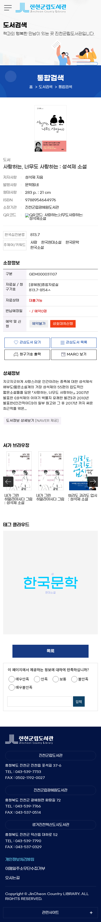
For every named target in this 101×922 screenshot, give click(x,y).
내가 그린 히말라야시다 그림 (50, 497)
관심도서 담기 (30, 342)
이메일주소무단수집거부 (25, 868)
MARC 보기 (76, 354)
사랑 (33, 242)
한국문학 (72, 242)
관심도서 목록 (76, 342)
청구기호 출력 (30, 354)
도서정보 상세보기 (32, 420)
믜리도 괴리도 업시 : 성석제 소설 (82, 497)
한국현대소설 (51, 242)
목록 (50, 651)
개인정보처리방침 (19, 859)
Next (93, 482)
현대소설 (50, 592)
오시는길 (12, 878)
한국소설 (37, 248)
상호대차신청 (63, 323)
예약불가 (39, 323)
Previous (8, 482)
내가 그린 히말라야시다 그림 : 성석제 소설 (18, 499)
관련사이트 (50, 912)
